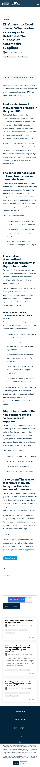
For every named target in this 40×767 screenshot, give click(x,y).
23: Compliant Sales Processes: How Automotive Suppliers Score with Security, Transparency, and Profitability (19, 648)
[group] (20, 77)
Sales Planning (22, 56)
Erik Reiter (9, 52)
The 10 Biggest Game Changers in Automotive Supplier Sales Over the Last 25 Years (19, 684)
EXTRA (19, 736)
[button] (5, 77)
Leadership (23, 630)
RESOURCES (19, 728)
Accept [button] (16, 763)
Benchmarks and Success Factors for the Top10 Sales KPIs (19, 621)
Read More (32, 637)
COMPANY (19, 712)
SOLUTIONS (19, 720)
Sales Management (10, 56)
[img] (30, 77)
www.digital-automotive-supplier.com (19, 549)
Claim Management (12, 696)
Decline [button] (24, 763)
